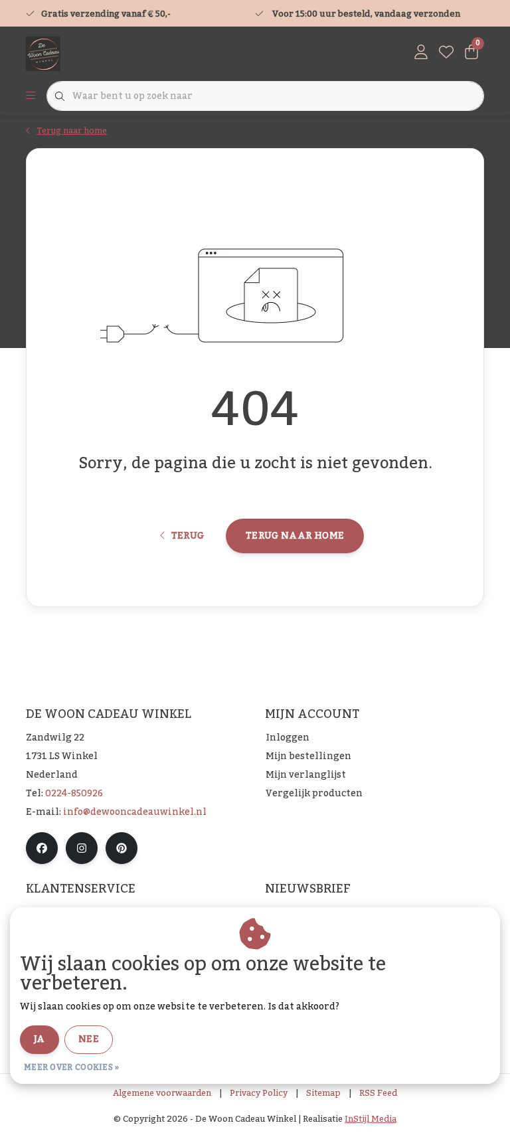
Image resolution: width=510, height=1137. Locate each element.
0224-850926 (74, 793)
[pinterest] (121, 848)
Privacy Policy (259, 1093)
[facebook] (42, 848)
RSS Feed (378, 1093)
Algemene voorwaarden (162, 1093)
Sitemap (323, 1093)
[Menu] (30, 96)
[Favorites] (446, 53)
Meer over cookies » (72, 1067)
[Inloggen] (421, 53)
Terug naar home (295, 536)
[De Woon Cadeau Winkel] (43, 53)
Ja (39, 1039)
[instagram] (82, 848)
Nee (88, 1039)
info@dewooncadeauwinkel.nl (135, 812)
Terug (187, 536)
